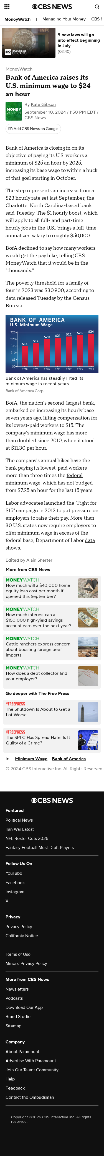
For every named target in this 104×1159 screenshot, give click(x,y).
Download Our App (24, 1007)
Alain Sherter (39, 560)
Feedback (15, 1088)
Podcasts (14, 998)
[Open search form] (97, 6)
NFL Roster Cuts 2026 (27, 838)
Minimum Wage (31, 759)
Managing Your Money (64, 19)
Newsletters (17, 989)
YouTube (14, 873)
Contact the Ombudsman (30, 1097)
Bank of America (69, 759)
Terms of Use (18, 954)
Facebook (15, 883)
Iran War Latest (20, 829)
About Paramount (22, 1051)
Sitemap (13, 1026)
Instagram (15, 892)
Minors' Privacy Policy (26, 963)
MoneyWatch (17, 19)
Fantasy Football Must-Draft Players (40, 847)
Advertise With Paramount (31, 1061)
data (11, 298)
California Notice (22, 936)
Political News (19, 820)
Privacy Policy (19, 926)
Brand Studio (18, 1016)
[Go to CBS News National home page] (52, 6)
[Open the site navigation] (18, 6)
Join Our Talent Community (32, 1070)
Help (10, 1079)
